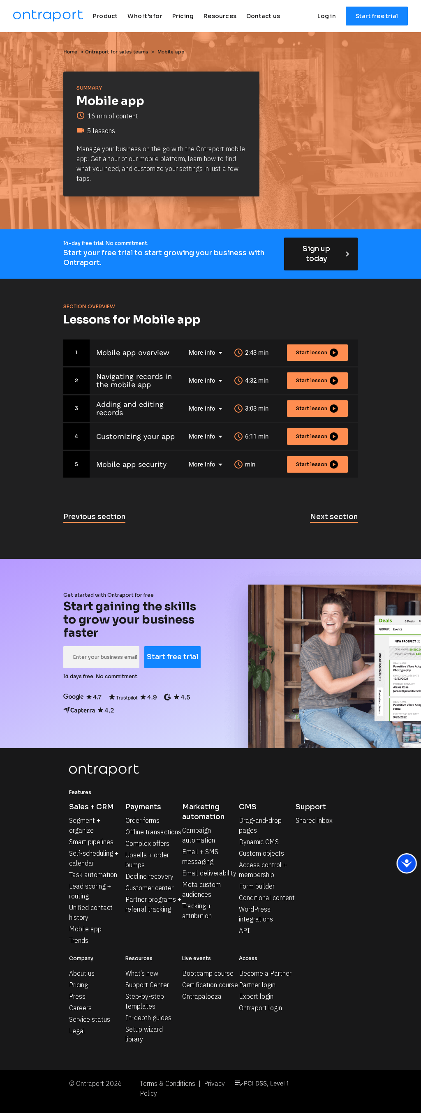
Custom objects (261, 853)
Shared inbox (314, 820)
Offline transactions (153, 832)
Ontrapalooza (202, 996)
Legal (77, 1031)
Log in (326, 16)
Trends (78, 940)
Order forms (142, 820)
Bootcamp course (208, 973)
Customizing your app (135, 436)
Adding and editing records (130, 408)
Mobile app (85, 929)
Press (77, 996)
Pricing (78, 985)
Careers (80, 1008)
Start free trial (377, 16)
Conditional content (267, 898)
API (244, 930)
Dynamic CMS (259, 842)
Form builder (257, 886)
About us (82, 973)
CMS (248, 807)
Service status (89, 1019)
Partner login (257, 985)
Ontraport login (260, 1008)
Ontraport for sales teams (116, 52)
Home (70, 52)
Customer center (149, 888)
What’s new (141, 973)
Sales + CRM (91, 807)
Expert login (256, 996)
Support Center (147, 985)
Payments (143, 807)
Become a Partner (265, 973)
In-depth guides (148, 1018)
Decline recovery (149, 876)
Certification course (210, 985)
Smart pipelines (91, 842)
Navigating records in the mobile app (134, 380)
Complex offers (147, 843)
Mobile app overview (132, 353)
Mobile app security (131, 464)
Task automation (93, 875)
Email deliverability (209, 873)
